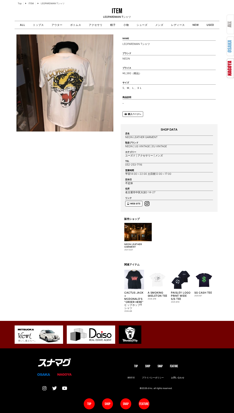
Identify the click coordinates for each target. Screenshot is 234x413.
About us (131, 377)
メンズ (159, 24)
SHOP (147, 366)
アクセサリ (96, 24)
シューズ (142, 24)
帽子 (113, 24)
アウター (57, 24)
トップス (38, 24)
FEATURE (174, 366)
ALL (22, 24)
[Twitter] (54, 388)
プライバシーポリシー (153, 377)
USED (210, 24)
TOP (136, 366)
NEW (196, 24)
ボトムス (75, 24)
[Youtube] (64, 388)
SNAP (160, 366)
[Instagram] (44, 388)
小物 (126, 24)
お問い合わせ (177, 377)
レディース (178, 24)
